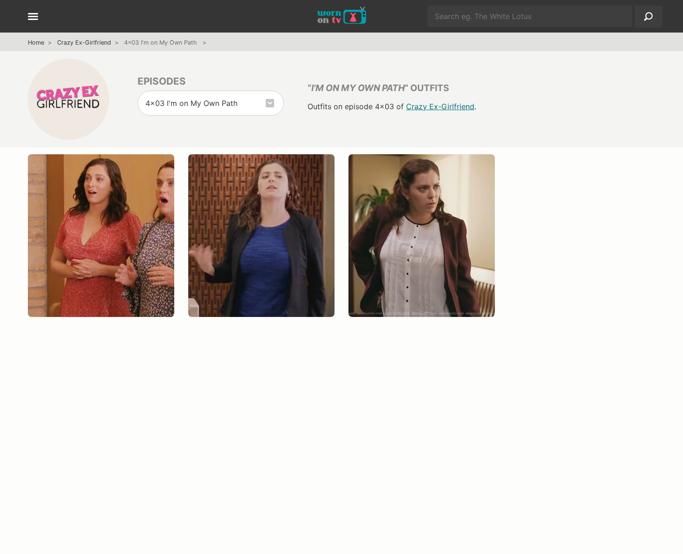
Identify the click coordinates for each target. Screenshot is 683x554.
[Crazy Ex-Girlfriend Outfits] (68, 99)
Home (36, 42)
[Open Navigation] (33, 17)
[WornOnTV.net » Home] (341, 16)
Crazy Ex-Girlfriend (84, 42)
